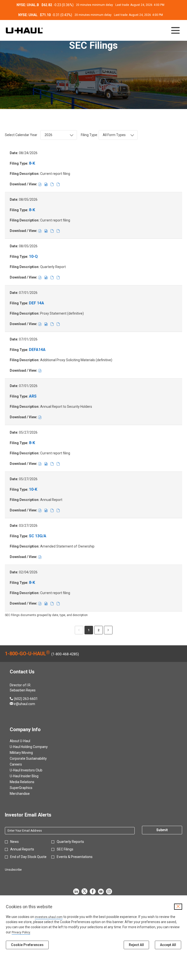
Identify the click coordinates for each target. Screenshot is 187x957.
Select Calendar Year (21, 135)
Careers (22, 764)
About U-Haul (26, 741)
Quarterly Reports (70, 842)
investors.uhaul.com (49, 917)
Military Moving (27, 752)
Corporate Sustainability (34, 758)
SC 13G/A (37, 536)
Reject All (136, 945)
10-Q (33, 256)
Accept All (168, 945)
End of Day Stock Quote (28, 857)
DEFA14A (37, 349)
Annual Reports (22, 849)
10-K (33, 489)
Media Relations (28, 782)
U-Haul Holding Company (34, 746)
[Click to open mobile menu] (175, 30)
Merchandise (25, 793)
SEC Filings (65, 849)
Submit (162, 830)
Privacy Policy (21, 932)
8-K (32, 163)
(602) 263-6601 (24, 699)
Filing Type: (89, 135)
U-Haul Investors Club (32, 770)
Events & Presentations (75, 857)
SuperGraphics (27, 787)
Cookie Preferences (27, 945)
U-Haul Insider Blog (30, 776)
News (14, 842)
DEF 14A (36, 303)
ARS (33, 396)
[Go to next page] (108, 630)
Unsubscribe (13, 869)
